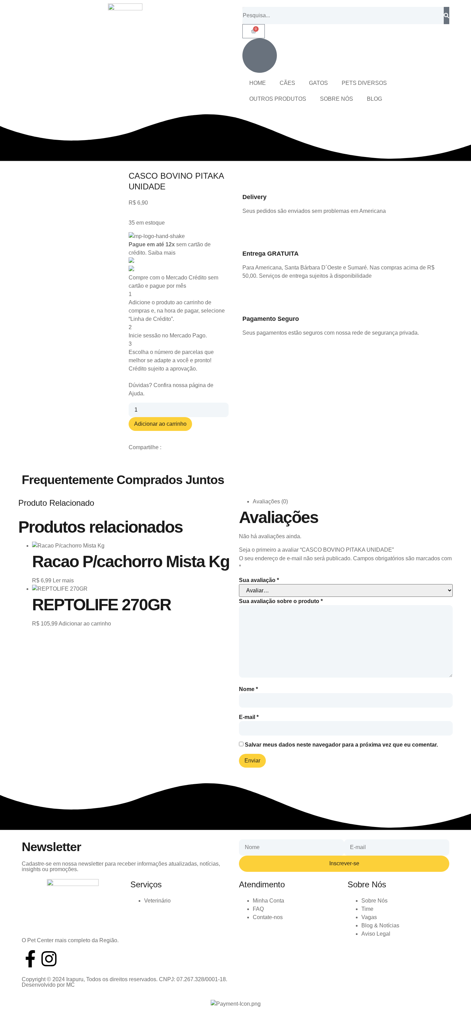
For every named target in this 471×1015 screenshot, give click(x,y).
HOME (257, 83)
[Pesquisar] (446, 15)
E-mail (249, 717)
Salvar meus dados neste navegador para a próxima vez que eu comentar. (341, 745)
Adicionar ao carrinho (160, 424)
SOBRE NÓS (336, 99)
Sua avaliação (259, 580)
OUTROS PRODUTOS (277, 99)
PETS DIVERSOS (364, 83)
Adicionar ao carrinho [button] (85, 624)
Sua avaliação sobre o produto (281, 601)
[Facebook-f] (30, 958)
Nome (248, 689)
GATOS (318, 83)
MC (70, 985)
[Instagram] (49, 958)
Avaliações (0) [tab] (270, 501)
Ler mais (63, 580)
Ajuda (136, 393)
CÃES (287, 83)
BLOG (374, 99)
